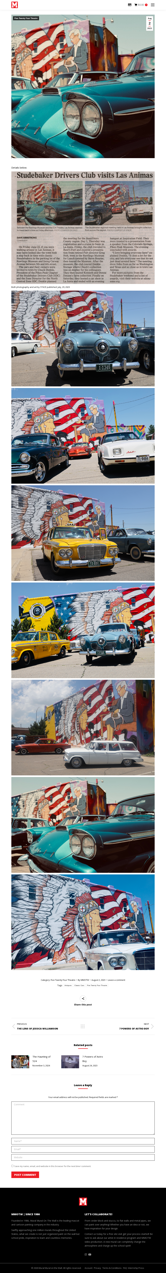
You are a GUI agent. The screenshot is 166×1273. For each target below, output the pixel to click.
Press (141, 1268)
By (83, 979)
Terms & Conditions (112, 1268)
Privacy (97, 1268)
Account (88, 1268)
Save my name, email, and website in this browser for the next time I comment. (52, 1166)
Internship (133, 1268)
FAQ (125, 1268)
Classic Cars (79, 985)
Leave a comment (116, 979)
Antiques (68, 985)
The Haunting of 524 (41, 1059)
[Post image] (20, 1061)
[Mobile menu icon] (153, 5)
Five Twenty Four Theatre (26, 18)
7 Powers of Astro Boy (92, 1059)
